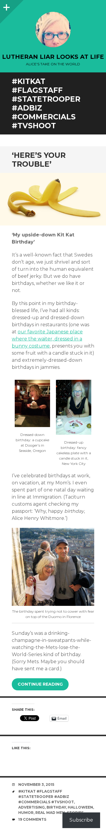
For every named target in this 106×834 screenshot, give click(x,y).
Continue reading (40, 684)
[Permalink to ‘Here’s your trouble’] (53, 199)
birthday (56, 807)
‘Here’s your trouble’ (39, 159)
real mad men (50, 812)
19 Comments (32, 819)
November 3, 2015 (36, 784)
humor (26, 812)
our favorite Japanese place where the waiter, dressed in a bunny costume (47, 339)
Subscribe (81, 820)
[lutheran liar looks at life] (53, 29)
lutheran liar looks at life (53, 56)
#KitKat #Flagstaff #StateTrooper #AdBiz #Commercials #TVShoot (46, 796)
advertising (31, 807)
